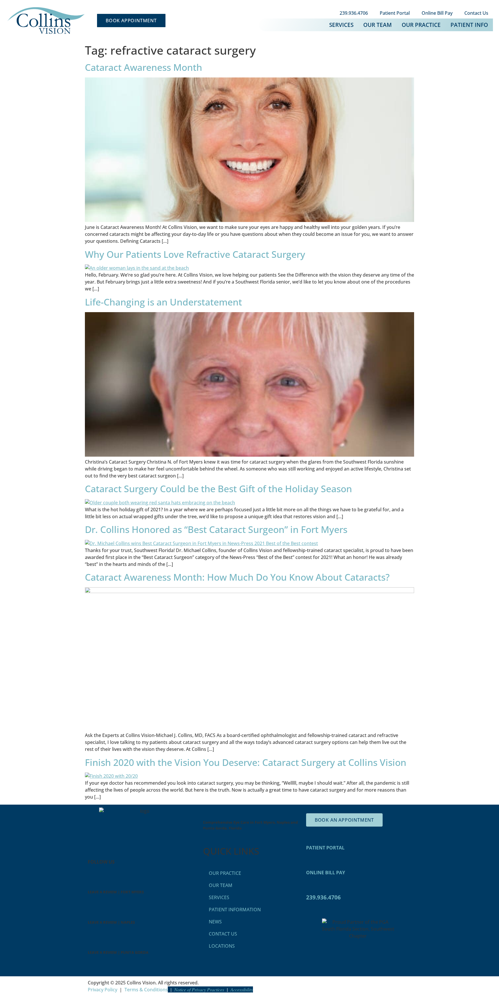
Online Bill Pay (437, 13)
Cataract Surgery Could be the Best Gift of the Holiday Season (218, 488)
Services (341, 25)
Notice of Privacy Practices (199, 989)
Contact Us (476, 13)
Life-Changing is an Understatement (163, 302)
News (215, 921)
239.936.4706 (354, 13)
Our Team (377, 25)
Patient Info (469, 25)
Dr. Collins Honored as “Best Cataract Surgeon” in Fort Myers (216, 529)
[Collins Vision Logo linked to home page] (46, 20)
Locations (222, 946)
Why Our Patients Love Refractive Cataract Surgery (195, 254)
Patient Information (235, 909)
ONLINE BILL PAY (325, 872)
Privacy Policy (102, 989)
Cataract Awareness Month (143, 67)
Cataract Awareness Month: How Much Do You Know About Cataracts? (237, 577)
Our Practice (421, 25)
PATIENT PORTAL (325, 848)
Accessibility (241, 989)
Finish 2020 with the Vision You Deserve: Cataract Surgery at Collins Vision (245, 762)
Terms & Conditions (146, 989)
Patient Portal (395, 13)
